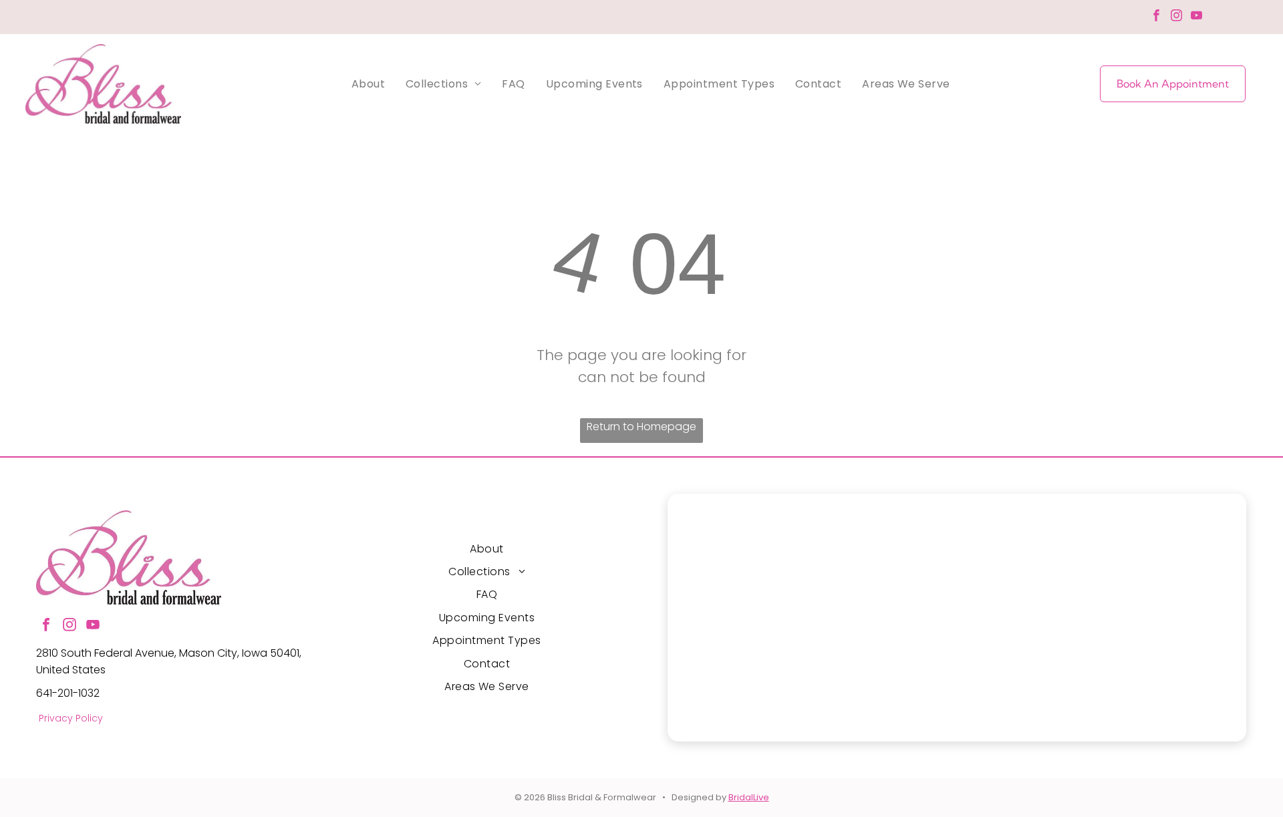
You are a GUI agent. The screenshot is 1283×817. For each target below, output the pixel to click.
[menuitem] (368, 84)
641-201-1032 (68, 693)
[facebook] (1156, 17)
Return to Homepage (641, 426)
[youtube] (1196, 17)
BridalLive (748, 797)
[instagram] (1176, 17)
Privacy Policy (71, 718)
